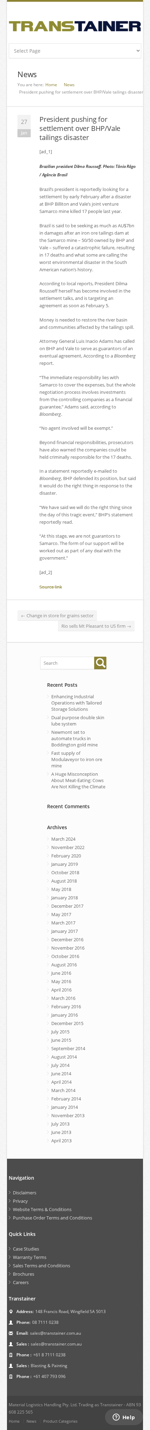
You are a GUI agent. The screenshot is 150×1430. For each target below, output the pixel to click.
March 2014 (63, 1090)
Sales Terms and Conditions (41, 1265)
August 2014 (64, 1057)
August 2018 (64, 881)
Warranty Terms (29, 1257)
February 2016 (66, 1006)
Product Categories (60, 1421)
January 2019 (64, 864)
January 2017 (64, 931)
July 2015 (60, 1032)
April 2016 (61, 990)
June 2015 (61, 1040)
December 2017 (67, 906)
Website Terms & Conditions (42, 1209)
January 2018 (64, 897)
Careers (21, 1282)
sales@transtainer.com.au (55, 1333)
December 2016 (67, 939)
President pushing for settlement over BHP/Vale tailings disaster (79, 128)
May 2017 (61, 914)
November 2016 (67, 948)
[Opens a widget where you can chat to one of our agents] (124, 1418)
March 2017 (63, 923)
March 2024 (63, 839)
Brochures (23, 1274)
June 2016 (61, 973)
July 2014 (60, 1065)
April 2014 (61, 1082)
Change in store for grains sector (57, 615)
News (69, 85)
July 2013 (60, 1124)
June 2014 (61, 1073)
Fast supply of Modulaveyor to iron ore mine (76, 759)
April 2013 (61, 1140)
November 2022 (67, 847)
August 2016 (64, 964)
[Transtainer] (75, 26)
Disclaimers (24, 1192)
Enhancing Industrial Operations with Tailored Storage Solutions (76, 702)
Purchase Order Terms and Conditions (52, 1218)
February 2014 (66, 1099)
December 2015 (67, 1023)
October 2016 (65, 956)
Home (51, 85)
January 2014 (64, 1107)
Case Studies (26, 1249)
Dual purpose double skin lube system (77, 720)
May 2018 (61, 889)
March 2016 (63, 998)
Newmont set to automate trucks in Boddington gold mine (74, 738)
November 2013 (67, 1115)
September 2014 (68, 1048)
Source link (50, 587)
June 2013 (61, 1132)
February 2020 (66, 856)
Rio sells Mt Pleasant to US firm (96, 626)
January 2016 (64, 1015)
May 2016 (61, 981)
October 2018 (65, 872)
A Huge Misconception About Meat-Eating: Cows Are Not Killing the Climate (78, 780)
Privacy (20, 1201)
